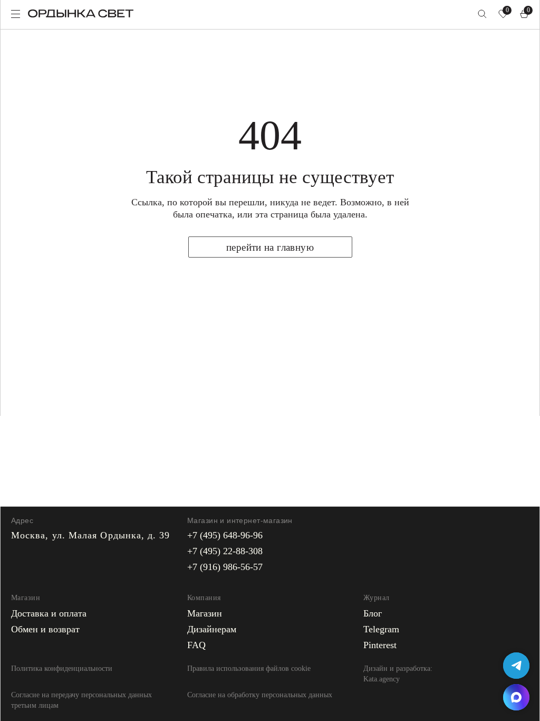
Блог (372, 613)
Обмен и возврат (45, 629)
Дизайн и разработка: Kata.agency (397, 674)
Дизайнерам (211, 629)
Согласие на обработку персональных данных (259, 695)
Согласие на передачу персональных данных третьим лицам (81, 700)
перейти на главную (270, 247)
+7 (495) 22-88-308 (225, 551)
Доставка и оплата (48, 613)
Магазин (204, 613)
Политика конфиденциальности (61, 668)
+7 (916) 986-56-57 (225, 567)
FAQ (196, 645)
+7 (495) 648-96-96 (225, 535)
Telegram (381, 629)
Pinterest (380, 645)
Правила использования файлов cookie (249, 668)
